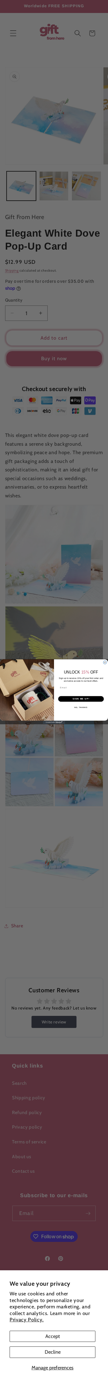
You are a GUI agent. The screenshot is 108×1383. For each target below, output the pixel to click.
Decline (53, 1352)
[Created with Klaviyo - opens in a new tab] (54, 722)
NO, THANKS (81, 707)
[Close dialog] (104, 662)
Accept (52, 1336)
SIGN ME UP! (81, 699)
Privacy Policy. (27, 1320)
